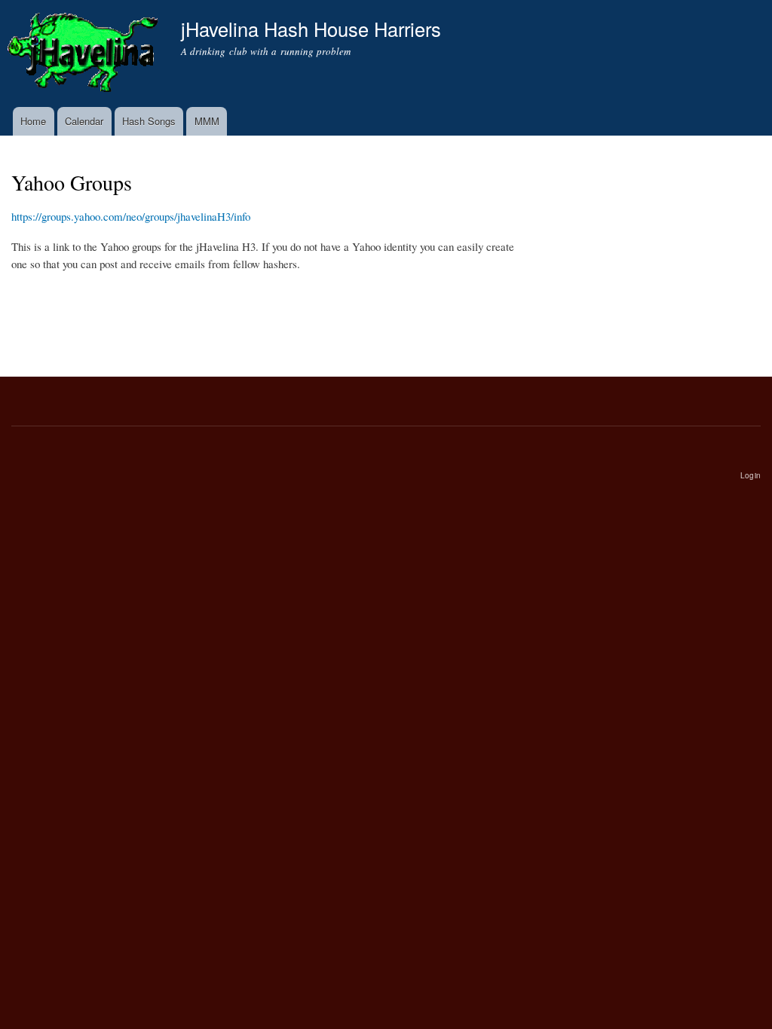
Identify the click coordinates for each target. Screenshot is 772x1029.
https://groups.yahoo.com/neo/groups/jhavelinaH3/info (130, 216)
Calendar (84, 121)
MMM (207, 121)
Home (33, 121)
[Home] (85, 53)
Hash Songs (149, 121)
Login (750, 475)
